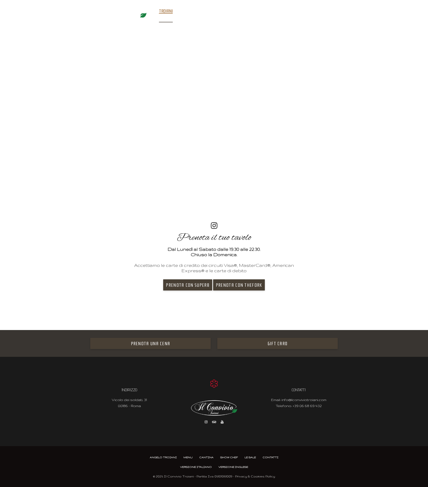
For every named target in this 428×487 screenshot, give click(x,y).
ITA (334, 11)
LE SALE (236, 11)
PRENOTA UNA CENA (150, 344)
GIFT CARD (278, 344)
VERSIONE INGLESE (233, 467)
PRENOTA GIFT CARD (295, 12)
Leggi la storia (138, 166)
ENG (326, 11)
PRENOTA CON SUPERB (187, 285)
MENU (181, 11)
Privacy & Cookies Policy (255, 476)
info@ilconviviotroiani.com (304, 400)
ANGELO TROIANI (163, 457)
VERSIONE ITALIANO (196, 467)
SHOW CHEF (217, 11)
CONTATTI (255, 11)
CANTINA (197, 11)
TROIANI (166, 11)
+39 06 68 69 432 (307, 406)
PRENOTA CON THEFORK (239, 285)
